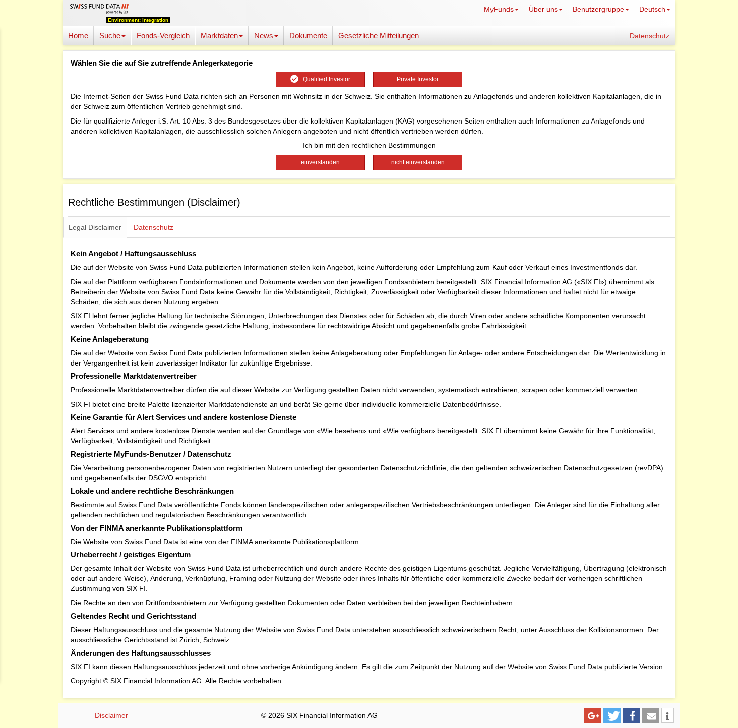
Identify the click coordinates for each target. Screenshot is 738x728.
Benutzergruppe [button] (598, 9)
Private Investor (418, 79)
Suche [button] (109, 35)
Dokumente (308, 35)
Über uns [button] (543, 9)
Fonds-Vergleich (163, 35)
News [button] (263, 35)
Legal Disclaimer (95, 227)
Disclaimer (111, 715)
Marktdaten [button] (219, 35)
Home (78, 35)
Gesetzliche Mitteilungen (378, 35)
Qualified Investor (324, 79)
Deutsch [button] (652, 9)
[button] (592, 715)
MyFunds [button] (499, 9)
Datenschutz (649, 36)
